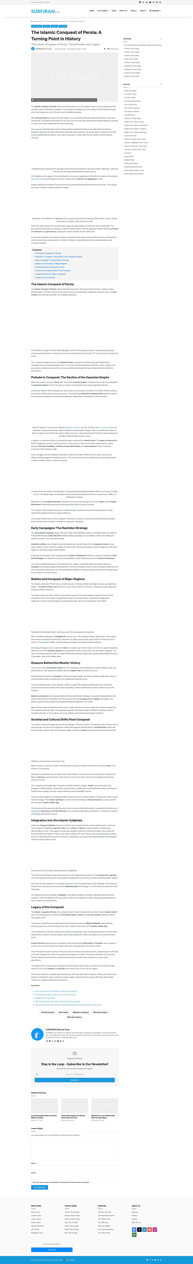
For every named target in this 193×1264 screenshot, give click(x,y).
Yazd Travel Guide (131, 59)
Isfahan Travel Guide (132, 52)
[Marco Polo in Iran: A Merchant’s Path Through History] (104, 1105)
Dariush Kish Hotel (131, 163)
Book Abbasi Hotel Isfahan (134, 174)
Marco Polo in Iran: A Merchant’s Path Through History (103, 1116)
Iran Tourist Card (131, 104)
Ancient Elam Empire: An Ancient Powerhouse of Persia (73, 1116)
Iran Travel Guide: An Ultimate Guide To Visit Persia (143, 45)
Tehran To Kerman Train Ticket (136, 146)
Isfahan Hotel (129, 160)
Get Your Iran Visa (104, 1212)
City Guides (102, 11)
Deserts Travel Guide (132, 73)
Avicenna (37, 811)
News (142, 11)
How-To (122, 11)
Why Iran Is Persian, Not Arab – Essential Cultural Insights (57, 1001)
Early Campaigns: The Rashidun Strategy (52, 260)
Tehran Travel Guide (132, 48)
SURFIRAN (155, 11)
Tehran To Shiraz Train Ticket (135, 139)
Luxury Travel (36, 1219)
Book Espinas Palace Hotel (134, 170)
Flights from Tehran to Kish (134, 122)
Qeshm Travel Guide (132, 76)
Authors (134, 1215)
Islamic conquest (81, 1012)
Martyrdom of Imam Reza (45, 998)
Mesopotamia (36, 179)
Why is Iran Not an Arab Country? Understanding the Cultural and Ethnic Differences (68, 1005)
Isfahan (46, 642)
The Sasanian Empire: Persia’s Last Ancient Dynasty (55, 995)
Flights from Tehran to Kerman (135, 132)
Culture (46, 26)
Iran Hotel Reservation (133, 101)
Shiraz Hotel (129, 156)
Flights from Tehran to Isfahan (135, 129)
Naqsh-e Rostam (73, 427)
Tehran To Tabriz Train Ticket (135, 149)
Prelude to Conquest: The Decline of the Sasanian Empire (59, 257)
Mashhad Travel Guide (133, 66)
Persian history (75, 1017)
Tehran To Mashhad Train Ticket (136, 142)
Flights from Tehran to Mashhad (136, 125)
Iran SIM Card (130, 115)
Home (91, 11)
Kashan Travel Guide (132, 62)
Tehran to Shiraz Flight (133, 118)
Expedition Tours (37, 1233)
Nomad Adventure (37, 1226)
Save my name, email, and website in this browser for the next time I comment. (61, 1182)
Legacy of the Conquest (45, 277)
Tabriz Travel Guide (72, 1229)
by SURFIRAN (70, 1260)
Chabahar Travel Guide (133, 69)
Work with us (136, 1222)
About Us (135, 1212)
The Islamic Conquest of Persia (48, 253)
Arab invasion (48, 1012)
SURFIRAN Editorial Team (43, 49)
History (40, 21)
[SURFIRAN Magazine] (45, 10)
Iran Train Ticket (130, 94)
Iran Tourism (36, 26)
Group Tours (35, 1212)
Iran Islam (64, 1012)
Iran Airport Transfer (132, 111)
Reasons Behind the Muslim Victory (50, 267)
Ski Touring (35, 1229)
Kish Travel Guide (71, 1233)
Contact (134, 1219)
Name (34, 1163)
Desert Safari (36, 1222)
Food (114, 11)
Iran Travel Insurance (132, 108)
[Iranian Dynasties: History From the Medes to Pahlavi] (44, 1105)
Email (33, 1173)
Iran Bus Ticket (130, 97)
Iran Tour (128, 153)
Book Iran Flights (131, 91)
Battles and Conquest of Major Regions (51, 264)
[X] (52, 1041)
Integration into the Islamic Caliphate (51, 274)
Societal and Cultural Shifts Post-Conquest (53, 270)
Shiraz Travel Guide (132, 55)
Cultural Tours (36, 1215)
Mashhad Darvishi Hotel (133, 167)
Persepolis (103, 427)
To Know (63, 26)
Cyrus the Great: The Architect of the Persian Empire (56, 991)
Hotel (133, 11)
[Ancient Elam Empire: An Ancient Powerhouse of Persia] (74, 1105)
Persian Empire (101, 1012)
